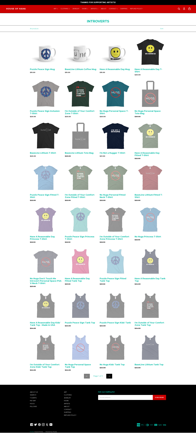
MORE (85, 9)
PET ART (33, 401)
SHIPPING (123, 9)
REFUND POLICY (136, 9)
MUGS (32, 403)
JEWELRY (75, 9)
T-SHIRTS (33, 398)
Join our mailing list (106, 392)
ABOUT (103, 9)
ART (56, 9)
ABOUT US (34, 392)
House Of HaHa (16, 9)
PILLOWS (33, 406)
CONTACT (114, 9)
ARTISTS (95, 9)
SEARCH (33, 395)
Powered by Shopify (51, 431)
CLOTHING (66, 9)
